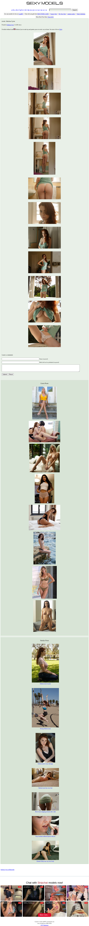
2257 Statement (44, 925)
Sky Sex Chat (62, 14)
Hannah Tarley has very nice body (45, 861)
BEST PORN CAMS (43, 14)
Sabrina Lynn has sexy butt (45, 788)
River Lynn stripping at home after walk (45, 812)
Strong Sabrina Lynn (45, 728)
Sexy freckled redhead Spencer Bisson (45, 836)
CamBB (21, 14)
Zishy (60, 29)
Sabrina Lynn (10, 25)
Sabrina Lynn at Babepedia (7, 869)
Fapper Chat (53, 14)
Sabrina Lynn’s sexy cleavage (45, 764)
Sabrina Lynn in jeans (45, 684)
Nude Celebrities (81, 14)
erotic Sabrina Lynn (8, 21)
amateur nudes (71, 14)
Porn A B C (51, 17)
